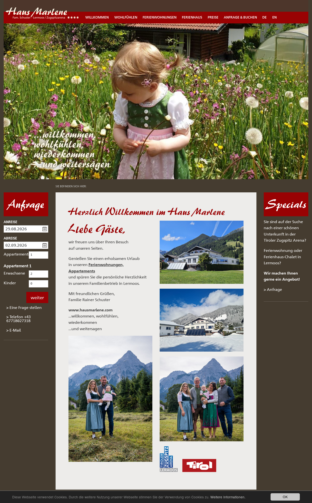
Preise (213, 17)
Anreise (10, 222)
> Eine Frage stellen (24, 307)
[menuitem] (97, 12)
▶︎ (305, 103)
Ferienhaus (192, 17)
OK (285, 496)
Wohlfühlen (125, 17)
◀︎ (11, 103)
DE (264, 17)
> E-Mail (13, 330)
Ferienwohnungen (159, 17)
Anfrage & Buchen (240, 17)
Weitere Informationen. (227, 496)
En (274, 17)
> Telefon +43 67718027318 (18, 319)
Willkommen (97, 17)
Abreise (10, 238)
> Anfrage (273, 289)
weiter (37, 297)
